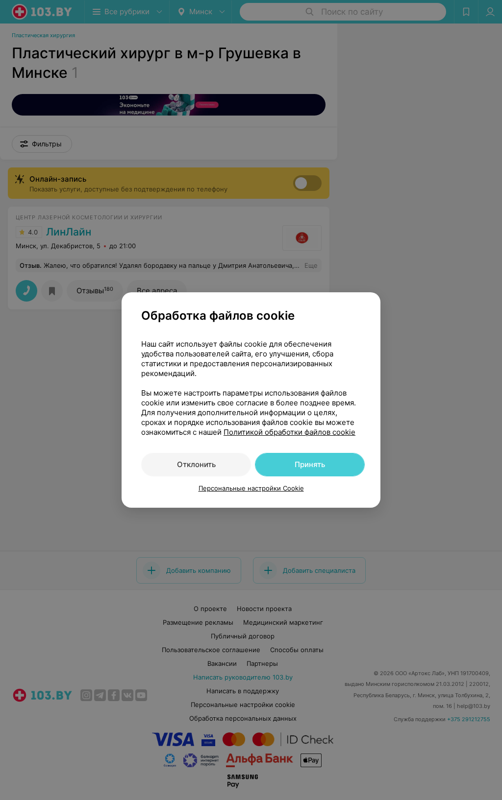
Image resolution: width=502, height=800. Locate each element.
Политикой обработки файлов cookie (289, 432)
